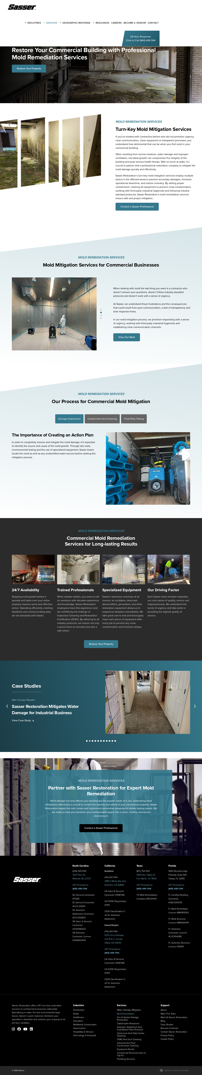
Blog (163, 1021)
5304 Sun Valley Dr (146, 875)
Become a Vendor (169, 1028)
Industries (34, 23)
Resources (102, 23)
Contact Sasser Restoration (174, 1031)
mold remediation (125, 1013)
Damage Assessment (69, 419)
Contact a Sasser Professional (137, 206)
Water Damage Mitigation (23, 700)
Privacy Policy (167, 1035)
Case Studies (167, 1024)
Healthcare (78, 1017)
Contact (153, 23)
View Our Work (126, 337)
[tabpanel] (54, 313)
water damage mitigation (129, 1010)
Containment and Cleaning (102, 419)
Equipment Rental (125, 1049)
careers (116, 23)
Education (78, 1021)
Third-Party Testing (134, 419)
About (163, 1010)
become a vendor (135, 23)
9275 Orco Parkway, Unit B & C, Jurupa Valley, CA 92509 (114, 939)
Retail (76, 1013)
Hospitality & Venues (83, 1031)
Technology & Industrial (84, 1035)
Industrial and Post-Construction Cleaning (128, 1044)
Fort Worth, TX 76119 (146, 878)
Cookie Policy (167, 1039)
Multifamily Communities (85, 1024)
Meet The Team (168, 1013)
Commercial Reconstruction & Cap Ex (131, 1054)
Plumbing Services (126, 1059)
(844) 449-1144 (147, 40)
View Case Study (21, 720)
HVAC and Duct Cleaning (129, 1039)
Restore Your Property (29, 68)
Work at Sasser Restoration (174, 1017)
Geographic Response (76, 23)
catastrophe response (128, 1023)
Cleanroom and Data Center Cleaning (130, 1034)
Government (79, 1028)
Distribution (78, 1010)
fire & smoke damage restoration (128, 1019)
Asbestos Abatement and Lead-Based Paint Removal (130, 1028)
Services (51, 23)
